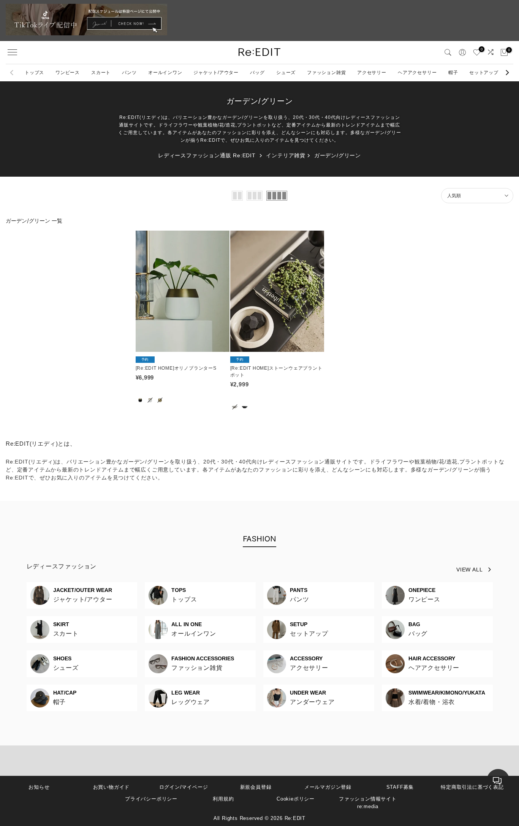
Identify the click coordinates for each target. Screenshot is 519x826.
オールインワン (165, 72)
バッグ (257, 72)
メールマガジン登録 (327, 787)
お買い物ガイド (111, 787)
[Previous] (12, 72)
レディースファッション (62, 566)
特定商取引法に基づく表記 (472, 787)
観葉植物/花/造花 (436, 462)
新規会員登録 (256, 787)
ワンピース (67, 72)
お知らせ (38, 787)
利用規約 (223, 799)
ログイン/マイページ (183, 787)
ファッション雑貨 (326, 72)
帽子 (453, 72)
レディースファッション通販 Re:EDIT (207, 155)
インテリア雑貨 (285, 155)
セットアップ (483, 72)
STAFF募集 (400, 787)
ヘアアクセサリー (417, 72)
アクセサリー (371, 72)
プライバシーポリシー (151, 799)
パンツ (129, 72)
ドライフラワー (389, 462)
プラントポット (479, 462)
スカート (101, 72)
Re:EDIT (295, 818)
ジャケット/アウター (216, 72)
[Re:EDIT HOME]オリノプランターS (176, 368)
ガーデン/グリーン (337, 155)
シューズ (286, 72)
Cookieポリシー (296, 799)
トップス (34, 72)
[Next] (506, 72)
